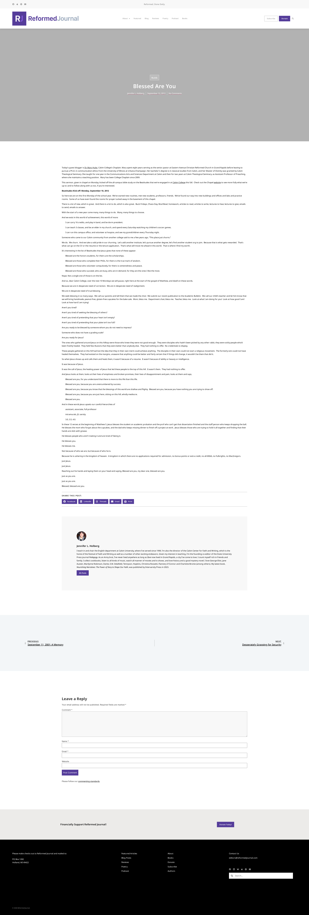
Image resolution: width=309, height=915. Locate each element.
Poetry (165, 18)
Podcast (175, 18)
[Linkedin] (234, 869)
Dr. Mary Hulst (90, 167)
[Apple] (17, 4)
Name (65, 741)
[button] (293, 18)
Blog (147, 18)
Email (65, 751)
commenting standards (89, 781)
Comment (67, 710)
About (125, 18)
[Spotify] (21, 4)
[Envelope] (25, 4)
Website (65, 761)
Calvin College (179, 182)
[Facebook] (13, 4)
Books (184, 18)
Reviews (155, 18)
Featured (137, 18)
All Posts (82, 573)
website (217, 182)
